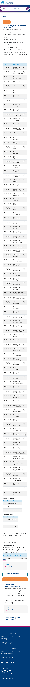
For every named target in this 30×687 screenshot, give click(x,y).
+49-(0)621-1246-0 (8, 642)
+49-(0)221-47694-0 (8, 657)
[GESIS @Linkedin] (7, 662)
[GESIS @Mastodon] (13, 662)
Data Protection (9, 678)
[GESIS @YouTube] (11, 662)
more (4, 560)
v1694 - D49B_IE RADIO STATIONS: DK (12, 618)
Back (4, 16)
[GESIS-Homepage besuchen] (7, 2)
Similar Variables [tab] (10, 579)
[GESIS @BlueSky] (2, 662)
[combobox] (15, 8)
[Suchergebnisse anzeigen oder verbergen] (28, 9)
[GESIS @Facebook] (4, 662)
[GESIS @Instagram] (9, 662)
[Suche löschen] (25, 8)
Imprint (3, 678)
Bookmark (9, 566)
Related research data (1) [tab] (12, 574)
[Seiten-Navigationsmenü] (28, 2)
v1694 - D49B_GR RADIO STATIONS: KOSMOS (13, 585)
